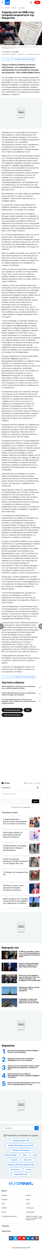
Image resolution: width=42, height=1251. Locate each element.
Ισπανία (28, 1169)
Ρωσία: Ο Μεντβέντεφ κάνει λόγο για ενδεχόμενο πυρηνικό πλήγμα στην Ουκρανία (19, 694)
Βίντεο (4, 1212)
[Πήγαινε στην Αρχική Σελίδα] (7, 2)
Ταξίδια (4, 1208)
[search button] (36, 1128)
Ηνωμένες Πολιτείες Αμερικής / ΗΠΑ (21, 1165)
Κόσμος (14, 7)
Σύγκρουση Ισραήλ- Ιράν (21, 1140)
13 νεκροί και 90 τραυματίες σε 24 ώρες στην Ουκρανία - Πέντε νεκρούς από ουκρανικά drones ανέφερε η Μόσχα (18, 701)
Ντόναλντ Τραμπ (11, 1155)
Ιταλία (25, 1155)
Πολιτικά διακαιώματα (12, 715)
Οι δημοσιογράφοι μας (9, 1216)
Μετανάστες (15, 1169)
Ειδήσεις (7, 7)
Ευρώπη (4, 1195)
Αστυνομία (27, 1160)
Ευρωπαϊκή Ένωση (21, 1174)
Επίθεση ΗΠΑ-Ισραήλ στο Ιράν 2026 (21, 1145)
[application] (21, 33)
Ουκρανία (22, 7)
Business (4, 1199)
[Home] (2, 7)
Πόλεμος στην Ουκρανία (21, 1150)
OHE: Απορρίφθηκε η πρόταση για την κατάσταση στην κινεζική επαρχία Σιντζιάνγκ (18, 687)
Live (37, 2)
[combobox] (21, 1128)
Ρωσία (35, 1155)
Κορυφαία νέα (10, 947)
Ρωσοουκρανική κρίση (12, 710)
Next (3, 1204)
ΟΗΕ (27, 710)
